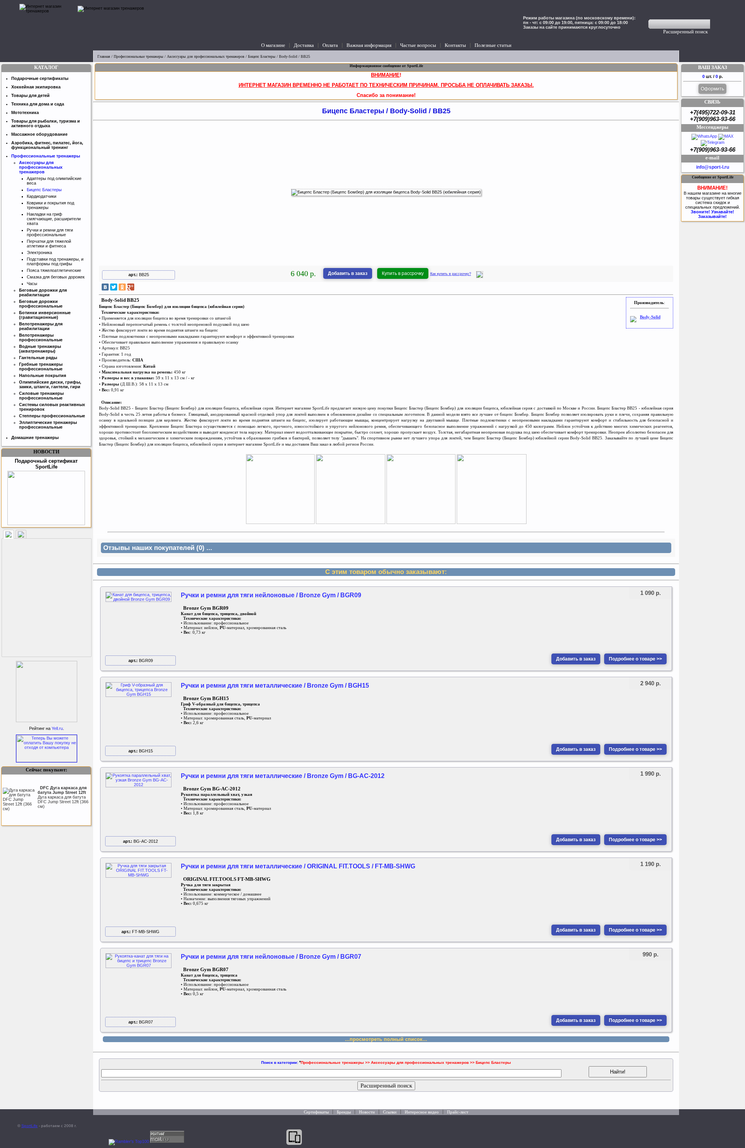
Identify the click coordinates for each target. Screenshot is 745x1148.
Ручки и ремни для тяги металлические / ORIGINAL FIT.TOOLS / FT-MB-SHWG (298, 866)
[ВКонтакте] (105, 287)
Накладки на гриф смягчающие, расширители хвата (54, 219)
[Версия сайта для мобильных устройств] (294, 1137)
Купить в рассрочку (403, 273)
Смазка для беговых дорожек (56, 277)
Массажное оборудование (39, 134)
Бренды (344, 1112)
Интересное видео (422, 1112)
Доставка (304, 45)
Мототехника (25, 112)
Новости (367, 1112)
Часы (32, 283)
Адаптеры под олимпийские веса (54, 180)
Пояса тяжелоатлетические (54, 270)
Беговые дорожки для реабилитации (43, 292)
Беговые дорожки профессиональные (40, 303)
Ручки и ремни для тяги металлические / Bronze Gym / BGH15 (275, 685)
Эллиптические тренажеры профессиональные (48, 424)
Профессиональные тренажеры (138, 56)
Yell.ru (57, 728)
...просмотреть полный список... (386, 1039)
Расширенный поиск (685, 32)
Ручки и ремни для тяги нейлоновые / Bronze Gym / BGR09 (271, 595)
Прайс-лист (457, 1112)
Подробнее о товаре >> (635, 659)
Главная (103, 56)
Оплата (330, 45)
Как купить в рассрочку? (450, 274)
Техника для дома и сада (37, 104)
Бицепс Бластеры (261, 56)
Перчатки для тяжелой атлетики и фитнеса (49, 243)
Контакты (455, 45)
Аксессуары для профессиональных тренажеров (205, 56)
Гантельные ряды (38, 357)
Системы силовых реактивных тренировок (52, 406)
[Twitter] (113, 287)
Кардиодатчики (41, 196)
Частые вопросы (418, 45)
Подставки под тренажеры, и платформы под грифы (55, 261)
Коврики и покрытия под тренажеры (50, 205)
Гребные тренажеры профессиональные (40, 366)
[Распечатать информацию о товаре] (479, 276)
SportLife (29, 1126)
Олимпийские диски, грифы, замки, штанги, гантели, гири (50, 384)
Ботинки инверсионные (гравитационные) (45, 315)
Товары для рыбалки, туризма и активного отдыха (45, 123)
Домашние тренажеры (35, 437)
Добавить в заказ (347, 273)
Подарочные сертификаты (39, 78)
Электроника (39, 252)
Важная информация (369, 45)
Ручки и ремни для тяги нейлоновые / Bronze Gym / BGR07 (271, 956)
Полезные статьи (493, 45)
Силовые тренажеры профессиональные (41, 395)
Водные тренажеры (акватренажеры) (40, 348)
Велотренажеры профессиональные (40, 337)
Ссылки (390, 1112)
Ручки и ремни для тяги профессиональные (50, 232)
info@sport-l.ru (712, 167)
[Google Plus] (130, 287)
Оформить (712, 89)
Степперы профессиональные (52, 415)
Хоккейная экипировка (36, 87)
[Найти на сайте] (715, 24)
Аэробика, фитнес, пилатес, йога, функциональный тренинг (47, 145)
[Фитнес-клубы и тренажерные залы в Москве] (46, 720)
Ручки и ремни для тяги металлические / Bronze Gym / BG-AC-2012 (283, 776)
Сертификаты (316, 1112)
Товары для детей (30, 95)
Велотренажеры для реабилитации (40, 326)
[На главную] (46, 25)
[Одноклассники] (122, 287)
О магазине (273, 45)
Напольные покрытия (42, 375)
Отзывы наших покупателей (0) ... (157, 548)
